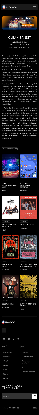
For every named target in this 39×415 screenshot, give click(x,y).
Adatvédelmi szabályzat (26, 362)
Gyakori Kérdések (27, 356)
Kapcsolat (25, 352)
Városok (5, 361)
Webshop (6, 378)
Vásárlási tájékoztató (28, 371)
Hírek (5, 369)
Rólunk (5, 374)
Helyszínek (6, 356)
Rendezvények (7, 352)
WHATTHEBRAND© (13, 408)
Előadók (5, 365)
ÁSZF (24, 367)
